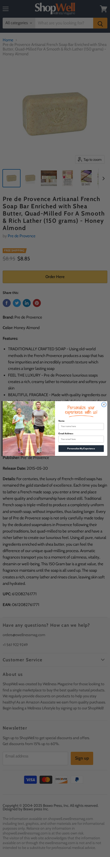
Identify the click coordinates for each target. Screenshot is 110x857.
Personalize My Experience (81, 448)
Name (61, 421)
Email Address (65, 433)
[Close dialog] (103, 404)
